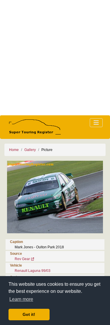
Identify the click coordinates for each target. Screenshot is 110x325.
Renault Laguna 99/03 (32, 271)
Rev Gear (22, 259)
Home (14, 150)
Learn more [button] (21, 299)
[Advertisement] (55, 57)
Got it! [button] (29, 314)
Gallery (30, 150)
